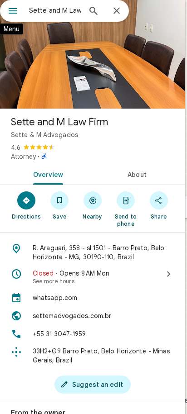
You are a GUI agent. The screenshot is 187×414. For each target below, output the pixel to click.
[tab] (46, 174)
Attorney (23, 156)
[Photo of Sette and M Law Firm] (92, 54)
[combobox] (55, 10)
